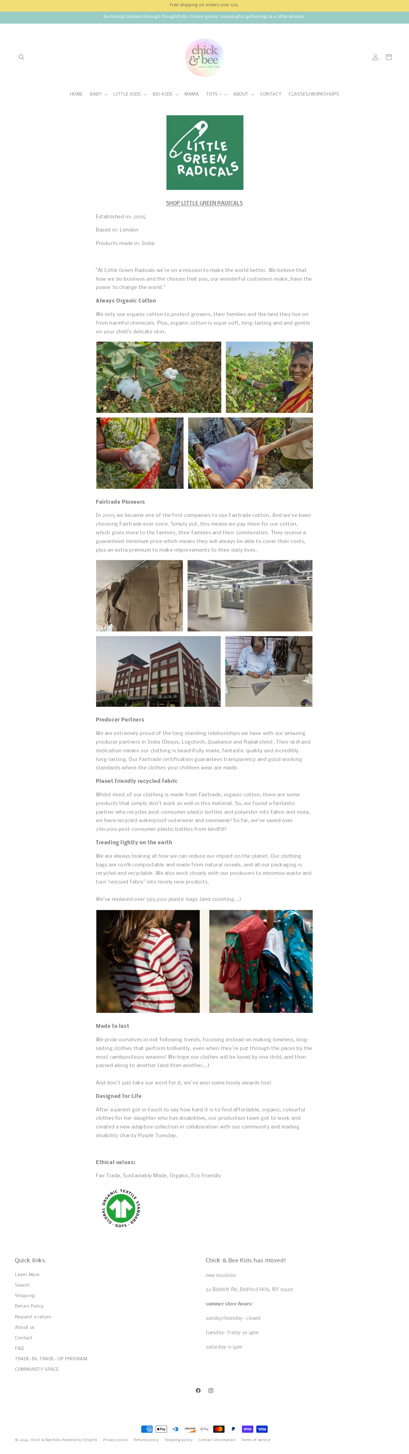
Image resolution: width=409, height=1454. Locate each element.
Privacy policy (115, 1440)
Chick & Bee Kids (45, 1440)
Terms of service (255, 1440)
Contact (23, 1338)
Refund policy (146, 1440)
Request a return (33, 1316)
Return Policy (29, 1306)
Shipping (25, 1295)
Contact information (217, 1440)
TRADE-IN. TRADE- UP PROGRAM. (52, 1359)
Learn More (27, 1275)
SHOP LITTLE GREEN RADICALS (204, 203)
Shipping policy (179, 1440)
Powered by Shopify (80, 1440)
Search (22, 1285)
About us (25, 1327)
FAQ (19, 1348)
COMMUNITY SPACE (37, 1369)
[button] (21, 57)
